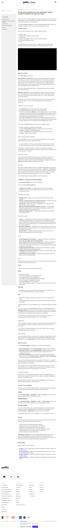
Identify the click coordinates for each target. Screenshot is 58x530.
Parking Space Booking (6, 496)
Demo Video (4, 504)
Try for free (3, 509)
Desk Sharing (4, 485)
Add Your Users (5, 23)
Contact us (41, 489)
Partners (41, 487)
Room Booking (4, 487)
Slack (17, 489)
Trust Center (32, 496)
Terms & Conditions (5, 521)
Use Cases (31, 485)
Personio (18, 494)
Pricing (2, 507)
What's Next (4, 29)
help (32, 2)
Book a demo (4, 511)
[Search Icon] (55, 2)
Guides (30, 489)
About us (41, 485)
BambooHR (18, 496)
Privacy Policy (13, 521)
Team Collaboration (5, 489)
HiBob (17, 500)
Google (17, 491)
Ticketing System (5, 498)
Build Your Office (5, 19)
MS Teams (18, 487)
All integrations (19, 485)
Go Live (3, 27)
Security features (5, 502)
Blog (30, 487)
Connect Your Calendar (7, 25)
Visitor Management (5, 491)
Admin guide (20, 9)
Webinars (31, 491)
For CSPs (41, 491)
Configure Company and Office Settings (8, 21)
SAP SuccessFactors (20, 504)
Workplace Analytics (6, 500)
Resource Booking (5, 494)
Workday (18, 498)
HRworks (18, 502)
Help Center (32, 494)
